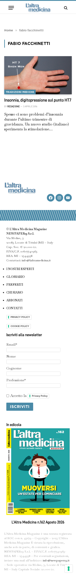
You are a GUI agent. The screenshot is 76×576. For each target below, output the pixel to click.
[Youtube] (68, 198)
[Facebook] (50, 198)
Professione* (16, 380)
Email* (11, 344)
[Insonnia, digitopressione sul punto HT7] (38, 75)
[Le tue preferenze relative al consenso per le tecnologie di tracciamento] (69, 569)
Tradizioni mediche (20, 91)
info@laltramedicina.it (36, 260)
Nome (11, 356)
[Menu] (11, 8)
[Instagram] (59, 198)
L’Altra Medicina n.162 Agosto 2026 (38, 522)
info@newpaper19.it (56, 560)
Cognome (14, 368)
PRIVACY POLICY (20, 317)
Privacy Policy (40, 395)
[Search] (65, 8)
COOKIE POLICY (20, 326)
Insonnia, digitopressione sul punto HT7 (37, 100)
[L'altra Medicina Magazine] (38, 8)
